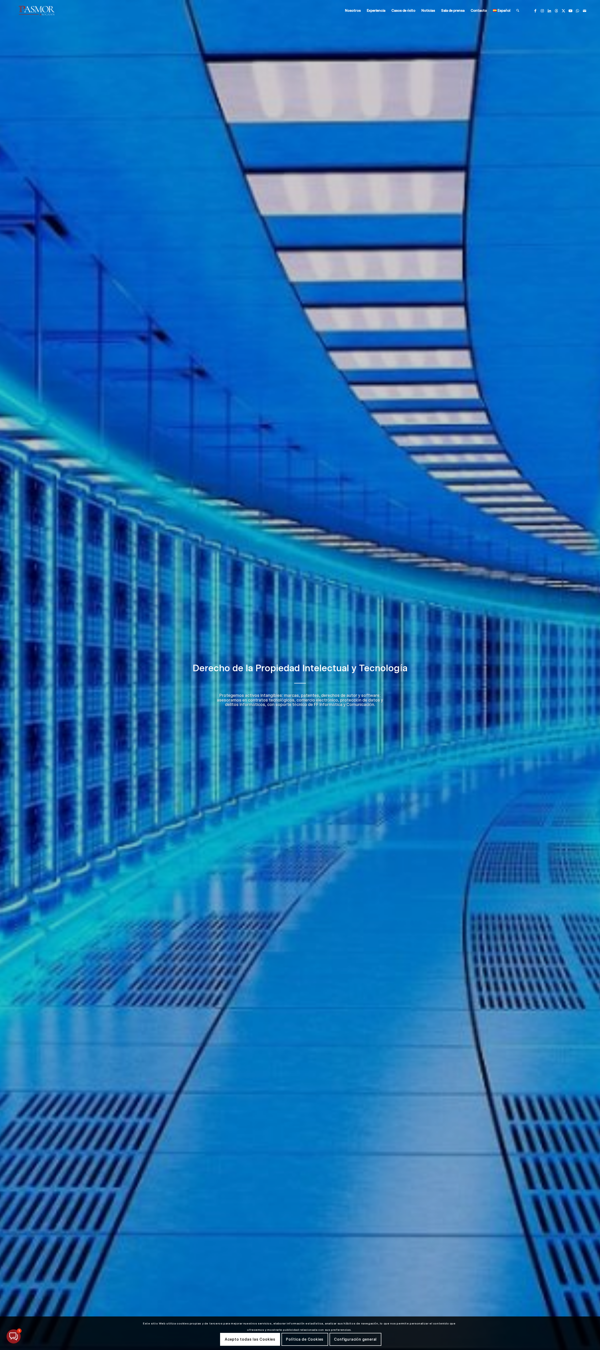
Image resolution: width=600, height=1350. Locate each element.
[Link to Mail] (584, 10)
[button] (14, 1336)
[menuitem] (353, 10)
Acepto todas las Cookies (250, 1339)
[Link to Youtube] (570, 10)
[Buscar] (517, 10)
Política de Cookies (304, 1339)
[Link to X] (563, 10)
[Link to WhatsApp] (577, 10)
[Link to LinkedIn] (549, 10)
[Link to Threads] (556, 10)
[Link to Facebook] (535, 10)
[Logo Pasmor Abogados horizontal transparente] (36, 10)
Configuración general (355, 1339)
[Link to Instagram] (542, 10)
